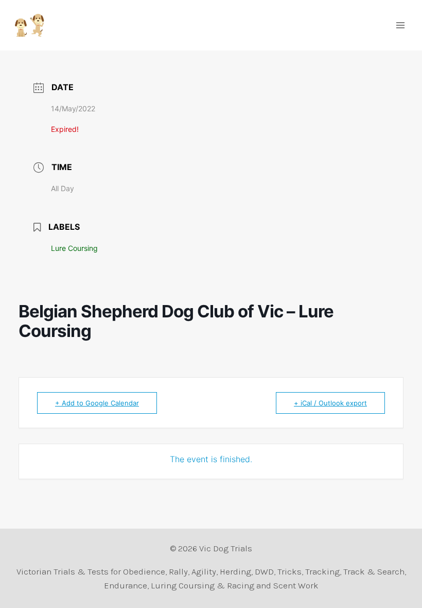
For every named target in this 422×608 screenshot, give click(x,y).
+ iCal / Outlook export (330, 403)
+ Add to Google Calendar (97, 403)
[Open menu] (400, 25)
